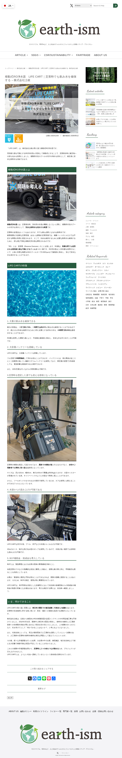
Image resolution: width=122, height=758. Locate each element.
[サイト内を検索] (115, 6)
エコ (104, 263)
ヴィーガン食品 (91, 291)
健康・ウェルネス (91, 230)
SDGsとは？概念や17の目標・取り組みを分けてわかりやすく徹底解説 (105, 146)
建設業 (10, 698)
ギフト (88, 270)
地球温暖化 (89, 298)
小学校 (88, 301)
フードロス (102, 277)
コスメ (106, 270)
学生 (111, 298)
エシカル (110, 263)
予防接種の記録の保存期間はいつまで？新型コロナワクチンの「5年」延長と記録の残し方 (106, 112)
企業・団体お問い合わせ (102, 711)
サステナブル (90, 274)
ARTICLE (21, 55)
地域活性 (104, 294)
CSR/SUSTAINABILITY (57, 55)
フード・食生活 (91, 224)
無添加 (100, 305)
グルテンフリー (97, 270)
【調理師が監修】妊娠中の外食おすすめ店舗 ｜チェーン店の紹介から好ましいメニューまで (105, 155)
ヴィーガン (108, 287)
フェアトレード (91, 277)
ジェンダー (100, 274)
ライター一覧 (55, 711)
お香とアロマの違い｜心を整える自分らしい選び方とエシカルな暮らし (106, 121)
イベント (89, 263)
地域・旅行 (89, 233)
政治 (93, 301)
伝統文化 (89, 294)
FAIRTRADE (83, 55)
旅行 (110, 301)
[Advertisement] (101, 190)
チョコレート (110, 274)
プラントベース (91, 284)
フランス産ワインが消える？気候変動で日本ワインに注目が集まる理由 (106, 102)
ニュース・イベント (92, 221)
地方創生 (112, 294)
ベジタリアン (102, 284)
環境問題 (88, 243)
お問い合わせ (85, 711)
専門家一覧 (67, 711)
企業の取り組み (103, 291)
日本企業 (93, 305)
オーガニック (99, 267)
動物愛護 (96, 294)
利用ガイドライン (40, 711)
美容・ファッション (92, 246)
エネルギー (89, 267)
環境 (105, 305)
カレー (108, 267)
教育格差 (104, 301)
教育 (97, 301)
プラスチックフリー (103, 281)
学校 (107, 298)
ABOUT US (100, 55)
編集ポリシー (26, 711)
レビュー (99, 287)
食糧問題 (93, 308)
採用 (76, 711)
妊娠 (96, 298)
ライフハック (90, 287)
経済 (87, 308)
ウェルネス (97, 263)
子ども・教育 (90, 236)
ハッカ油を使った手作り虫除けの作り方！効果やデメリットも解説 (105, 165)
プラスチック (90, 281)
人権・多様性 (90, 227)
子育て (101, 298)
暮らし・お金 (90, 239)
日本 (87, 305)
